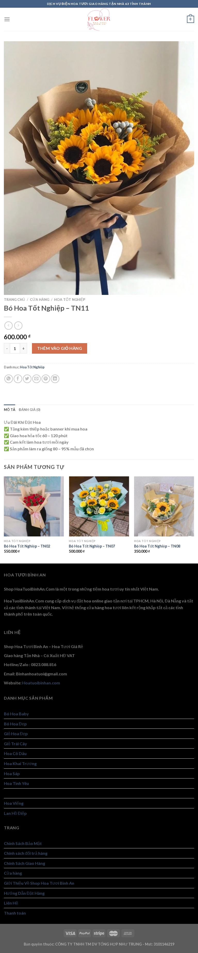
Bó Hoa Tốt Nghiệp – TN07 (92, 546)
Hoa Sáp (12, 773)
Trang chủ (14, 299)
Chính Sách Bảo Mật (23, 843)
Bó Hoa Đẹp (15, 723)
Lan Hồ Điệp (15, 813)
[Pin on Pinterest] (46, 379)
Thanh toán (15, 912)
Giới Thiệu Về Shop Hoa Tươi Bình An (39, 883)
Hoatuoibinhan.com (41, 682)
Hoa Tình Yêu (16, 783)
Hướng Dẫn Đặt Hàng (24, 893)
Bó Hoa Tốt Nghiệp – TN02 (27, 546)
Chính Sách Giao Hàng (24, 863)
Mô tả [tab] (9, 410)
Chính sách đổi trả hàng (25, 853)
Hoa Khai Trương (20, 763)
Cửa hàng (39, 299)
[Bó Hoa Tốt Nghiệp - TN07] (99, 506)
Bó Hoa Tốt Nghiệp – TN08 (157, 546)
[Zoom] (11, 289)
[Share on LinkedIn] (55, 379)
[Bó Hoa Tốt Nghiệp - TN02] (34, 506)
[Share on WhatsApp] (8, 379)
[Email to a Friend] (36, 379)
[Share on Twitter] (27, 379)
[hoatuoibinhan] (99, 19)
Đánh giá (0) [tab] (29, 410)
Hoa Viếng (13, 803)
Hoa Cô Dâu (15, 753)
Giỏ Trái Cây (15, 743)
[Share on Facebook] (18, 379)
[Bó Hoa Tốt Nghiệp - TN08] (164, 506)
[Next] (194, 519)
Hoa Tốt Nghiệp (69, 299)
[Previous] (4, 519)
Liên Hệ (11, 902)
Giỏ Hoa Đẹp (16, 733)
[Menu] (7, 19)
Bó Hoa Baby (16, 713)
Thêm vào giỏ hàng (59, 348)
